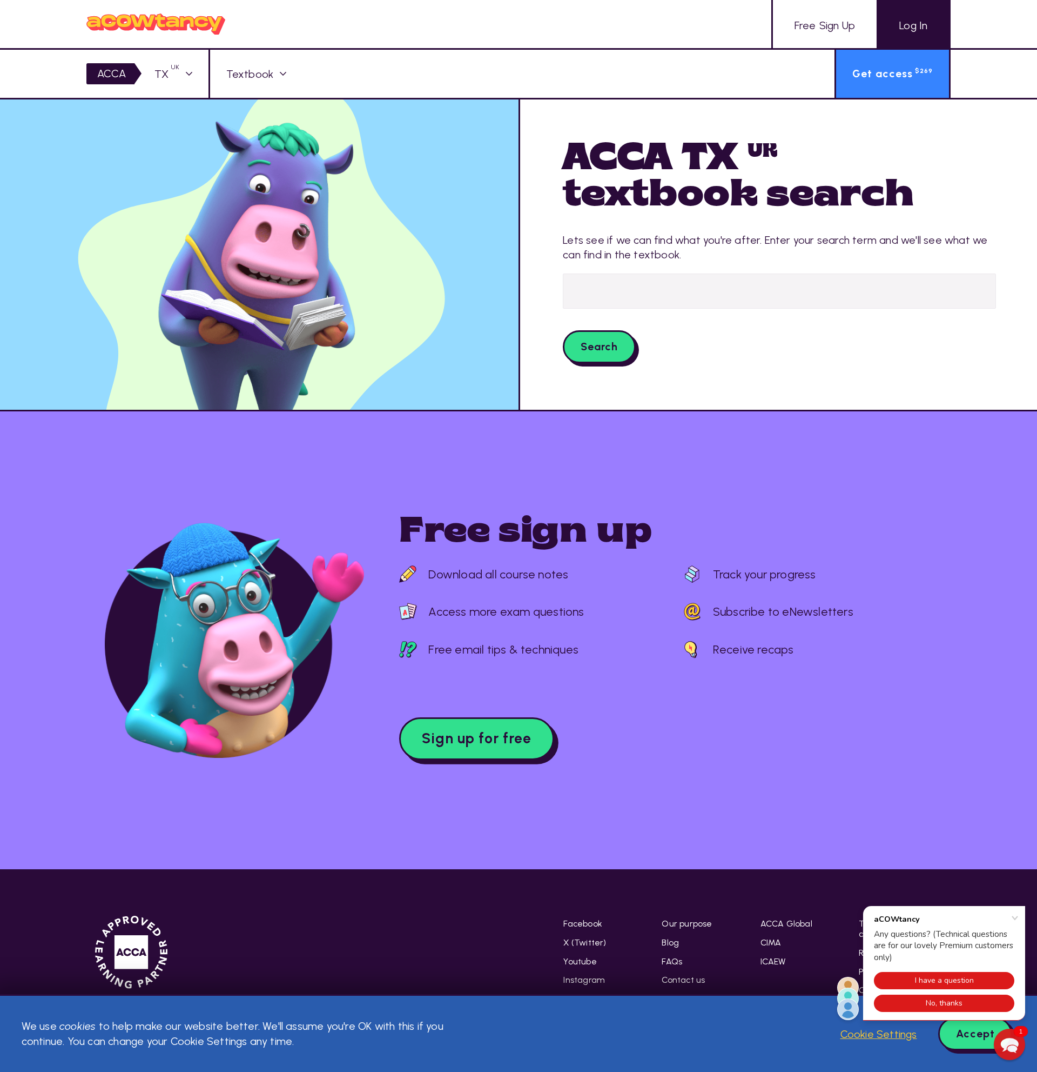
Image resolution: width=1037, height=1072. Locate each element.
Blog (670, 942)
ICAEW (773, 961)
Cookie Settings (878, 1034)
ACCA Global (786, 923)
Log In (913, 25)
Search (599, 346)
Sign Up (824, 25)
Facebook (582, 923)
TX (166, 74)
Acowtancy (155, 24)
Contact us (683, 980)
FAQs (672, 961)
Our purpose (687, 923)
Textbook (250, 74)
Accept (975, 1033)
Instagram (584, 980)
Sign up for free (476, 738)
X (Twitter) (584, 942)
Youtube (579, 961)
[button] (1009, 1044)
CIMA (771, 942)
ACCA (111, 73)
